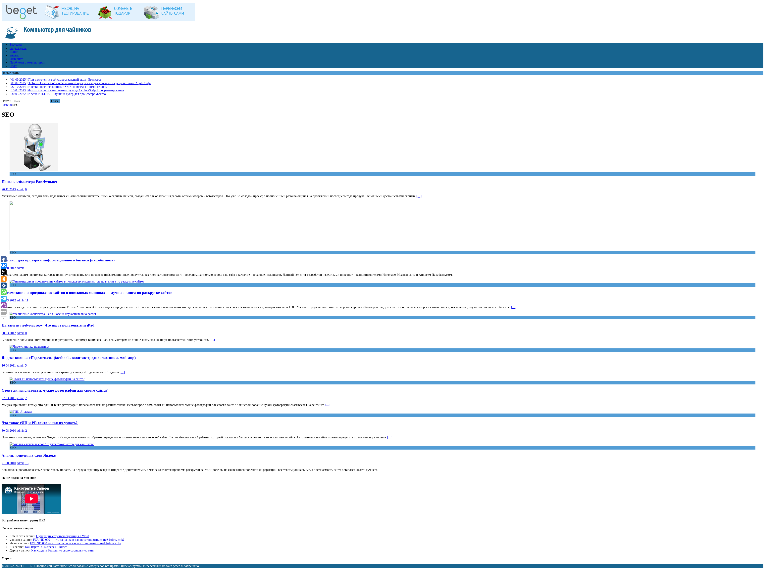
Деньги (15, 51)
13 (26, 463)
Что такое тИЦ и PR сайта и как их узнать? (40, 423)
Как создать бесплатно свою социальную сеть (62, 550)
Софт (13, 66)
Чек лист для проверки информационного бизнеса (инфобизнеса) (58, 260)
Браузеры (16, 44)
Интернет (16, 59)
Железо (14, 55)
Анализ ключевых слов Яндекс (29, 455)
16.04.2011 (9, 365)
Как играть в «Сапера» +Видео (46, 547)
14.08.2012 (9, 268)
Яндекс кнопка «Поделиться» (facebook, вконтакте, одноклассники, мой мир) (69, 358)
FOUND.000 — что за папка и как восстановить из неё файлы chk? (78, 539)
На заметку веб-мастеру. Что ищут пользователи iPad (48, 325)
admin (20, 189)
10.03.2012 (9, 300)
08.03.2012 (9, 333)
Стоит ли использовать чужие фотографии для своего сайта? (55, 390)
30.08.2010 (9, 430)
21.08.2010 (9, 463)
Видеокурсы (18, 48)
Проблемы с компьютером (27, 62)
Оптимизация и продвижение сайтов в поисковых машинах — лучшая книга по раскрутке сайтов (87, 292)
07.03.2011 (9, 398)
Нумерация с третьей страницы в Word (62, 536)
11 (26, 300)
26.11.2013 (9, 189)
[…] (419, 196)
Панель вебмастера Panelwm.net (29, 182)
